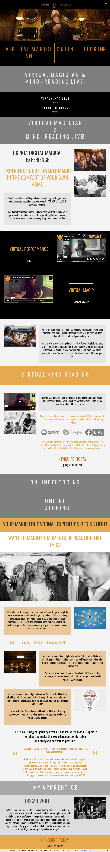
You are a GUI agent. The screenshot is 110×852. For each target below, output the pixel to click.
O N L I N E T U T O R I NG (81, 49)
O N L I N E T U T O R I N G (55, 108)
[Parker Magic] (55, 5)
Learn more (83, 850)
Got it (92, 850)
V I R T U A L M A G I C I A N (28, 52)
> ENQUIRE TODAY (72, 459)
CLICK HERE (55, 102)
